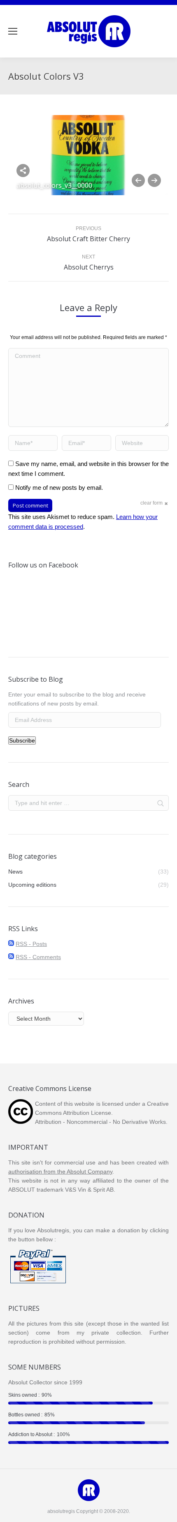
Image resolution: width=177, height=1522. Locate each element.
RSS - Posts (31, 944)
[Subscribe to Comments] (11, 957)
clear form (151, 503)
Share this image (23, 170)
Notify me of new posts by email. (59, 487)
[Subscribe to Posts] (11, 944)
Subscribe (22, 740)
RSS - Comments (38, 957)
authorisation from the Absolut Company (60, 1171)
